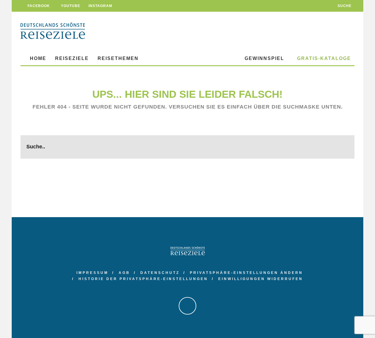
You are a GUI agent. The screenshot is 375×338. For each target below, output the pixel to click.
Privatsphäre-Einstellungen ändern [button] (246, 273)
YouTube (70, 6)
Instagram (99, 6)
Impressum (92, 273)
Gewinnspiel (264, 58)
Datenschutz (160, 273)
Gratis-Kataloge (323, 58)
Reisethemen (118, 58)
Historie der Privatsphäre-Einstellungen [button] (143, 279)
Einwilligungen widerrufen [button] (260, 279)
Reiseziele (72, 58)
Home (37, 58)
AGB (124, 273)
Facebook (38, 6)
